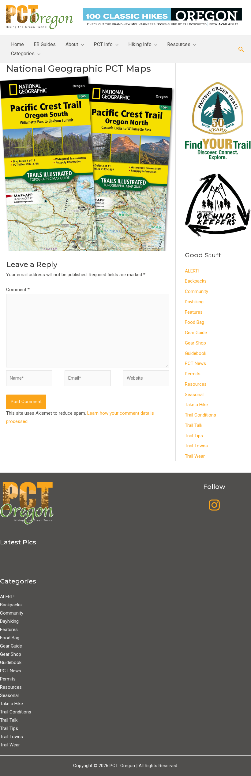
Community (196, 291)
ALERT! (192, 271)
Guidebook (195, 353)
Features (194, 312)
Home (17, 44)
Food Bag (194, 322)
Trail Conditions (200, 415)
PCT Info (103, 44)
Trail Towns (196, 446)
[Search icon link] (241, 49)
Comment (18, 289)
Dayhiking (194, 302)
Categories (23, 53)
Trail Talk (193, 425)
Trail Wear (195, 456)
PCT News (195, 363)
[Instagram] (214, 505)
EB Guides (45, 44)
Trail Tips (194, 436)
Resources (178, 44)
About (72, 44)
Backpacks (196, 281)
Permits (192, 374)
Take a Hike (196, 404)
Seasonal (194, 394)
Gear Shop (195, 343)
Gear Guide (196, 332)
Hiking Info (140, 44)
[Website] (146, 379)
